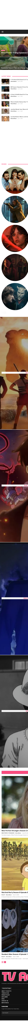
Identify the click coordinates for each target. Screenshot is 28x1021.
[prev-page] (3, 313)
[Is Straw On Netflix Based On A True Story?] (5, 96)
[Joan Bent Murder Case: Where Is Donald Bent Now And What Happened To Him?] (5, 111)
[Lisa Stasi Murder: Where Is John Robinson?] (5, 118)
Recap (3, 894)
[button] (2, 32)
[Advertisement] (14, 142)
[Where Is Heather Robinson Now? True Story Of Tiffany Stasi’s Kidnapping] (5, 104)
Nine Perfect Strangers (8, 833)
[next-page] (5, 313)
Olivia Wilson (13, 81)
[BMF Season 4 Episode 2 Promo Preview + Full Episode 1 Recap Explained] (5, 89)
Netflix (3, 50)
